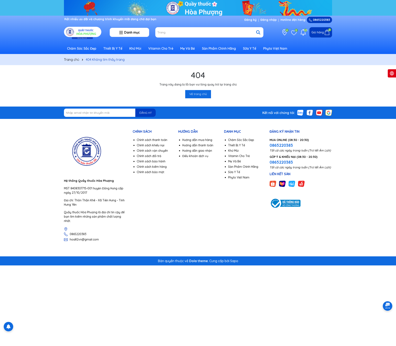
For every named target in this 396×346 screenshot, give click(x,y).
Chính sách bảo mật (150, 172)
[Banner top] (198, 7)
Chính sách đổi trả (149, 156)
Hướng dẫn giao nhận (197, 150)
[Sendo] (301, 183)
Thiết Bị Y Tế (112, 48)
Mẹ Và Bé (187, 48)
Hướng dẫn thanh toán (197, 145)
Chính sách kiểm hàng (152, 167)
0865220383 (321, 20)
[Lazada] (282, 183)
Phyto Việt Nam (275, 48)
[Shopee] (273, 183)
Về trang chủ (198, 94)
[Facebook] (309, 112)
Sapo (234, 261)
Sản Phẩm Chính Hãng (219, 48)
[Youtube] (319, 112)
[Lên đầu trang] (388, 321)
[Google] (328, 112)
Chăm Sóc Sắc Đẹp (81, 48)
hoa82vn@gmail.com (84, 239)
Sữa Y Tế (249, 48)
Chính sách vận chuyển (152, 150)
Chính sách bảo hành (151, 161)
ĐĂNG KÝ (145, 113)
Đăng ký (250, 20)
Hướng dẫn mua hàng (197, 140)
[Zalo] (300, 112)
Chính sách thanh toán (152, 140)
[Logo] (84, 32)
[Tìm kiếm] (258, 32)
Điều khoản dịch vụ (195, 156)
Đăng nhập (268, 20)
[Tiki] (292, 183)
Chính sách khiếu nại (150, 145)
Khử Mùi (135, 48)
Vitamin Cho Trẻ (160, 48)
